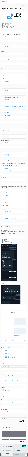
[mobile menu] (22, 1)
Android (17, 67)
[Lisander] (5, 1)
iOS (18, 67)
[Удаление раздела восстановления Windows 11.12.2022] (0, 454)
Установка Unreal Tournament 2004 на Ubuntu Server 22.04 (22, 420)
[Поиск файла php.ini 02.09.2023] (27, 454)
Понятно (7, 453)
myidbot (4, 281)
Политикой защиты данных (8, 451)
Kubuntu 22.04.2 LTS (10, 23)
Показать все (24, 5)
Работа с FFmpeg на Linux (5, 419)
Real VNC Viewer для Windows (11, 67)
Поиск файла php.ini (13, 419)
